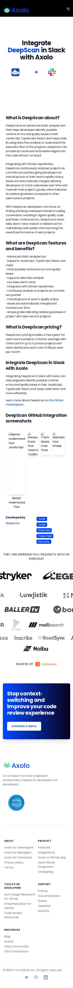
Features (44, 847)
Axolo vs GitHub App (52, 857)
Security (43, 911)
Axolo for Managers (17, 852)
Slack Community (16, 946)
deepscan (13, 523)
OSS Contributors (16, 951)
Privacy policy (14, 862)
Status (42, 901)
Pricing (42, 891)
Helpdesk (44, 906)
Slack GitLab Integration (46, 864)
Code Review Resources (13, 915)
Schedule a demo (24, 726)
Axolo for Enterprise (18, 857)
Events (9, 941)
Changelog (45, 872)
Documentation (49, 896)
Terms (8, 867)
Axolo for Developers (18, 847)
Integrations (46, 852)
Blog (7, 936)
